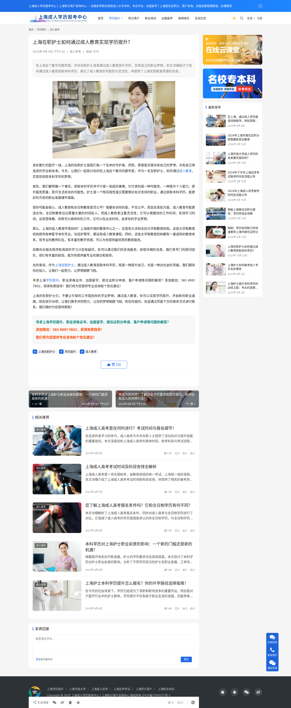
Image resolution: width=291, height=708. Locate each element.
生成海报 (42, 702)
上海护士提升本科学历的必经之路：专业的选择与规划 (243, 287)
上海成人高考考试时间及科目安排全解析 (121, 466)
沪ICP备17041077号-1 (156, 695)
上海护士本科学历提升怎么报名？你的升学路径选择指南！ (136, 583)
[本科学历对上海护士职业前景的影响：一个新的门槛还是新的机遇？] (57, 556)
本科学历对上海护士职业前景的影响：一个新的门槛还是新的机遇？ (138, 547)
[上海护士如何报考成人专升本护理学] (216, 269)
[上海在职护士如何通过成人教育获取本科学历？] (216, 251)
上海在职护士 (64, 265)
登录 (250, 18)
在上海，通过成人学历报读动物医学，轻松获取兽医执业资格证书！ (243, 120)
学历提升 (114, 18)
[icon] (223, 692)
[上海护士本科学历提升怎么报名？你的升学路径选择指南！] (57, 595)
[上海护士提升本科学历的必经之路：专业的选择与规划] (216, 288)
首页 (100, 18)
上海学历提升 (55, 689)
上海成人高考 (99, 689)
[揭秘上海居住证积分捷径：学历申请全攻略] (216, 214)
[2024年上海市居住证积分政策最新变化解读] (216, 139)
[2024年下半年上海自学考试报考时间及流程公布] (216, 176)
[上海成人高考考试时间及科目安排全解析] (57, 479)
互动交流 (200, 18)
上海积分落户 (144, 689)
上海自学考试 (121, 689)
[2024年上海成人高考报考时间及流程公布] (216, 195)
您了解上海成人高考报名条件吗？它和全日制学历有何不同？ (138, 505)
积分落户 (133, 18)
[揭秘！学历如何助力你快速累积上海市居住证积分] (216, 232)
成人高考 (75, 51)
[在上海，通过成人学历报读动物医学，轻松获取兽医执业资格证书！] (216, 121)
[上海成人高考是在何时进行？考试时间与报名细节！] (57, 440)
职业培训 (150, 18)
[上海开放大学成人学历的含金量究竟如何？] (216, 158)
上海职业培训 (166, 689)
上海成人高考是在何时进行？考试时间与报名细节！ (130, 428)
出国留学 (167, 18)
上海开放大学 (77, 689)
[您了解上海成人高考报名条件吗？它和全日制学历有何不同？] (57, 517)
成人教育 (185, 171)
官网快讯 (183, 18)
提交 (186, 659)
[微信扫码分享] (54, 702)
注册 (259, 18)
